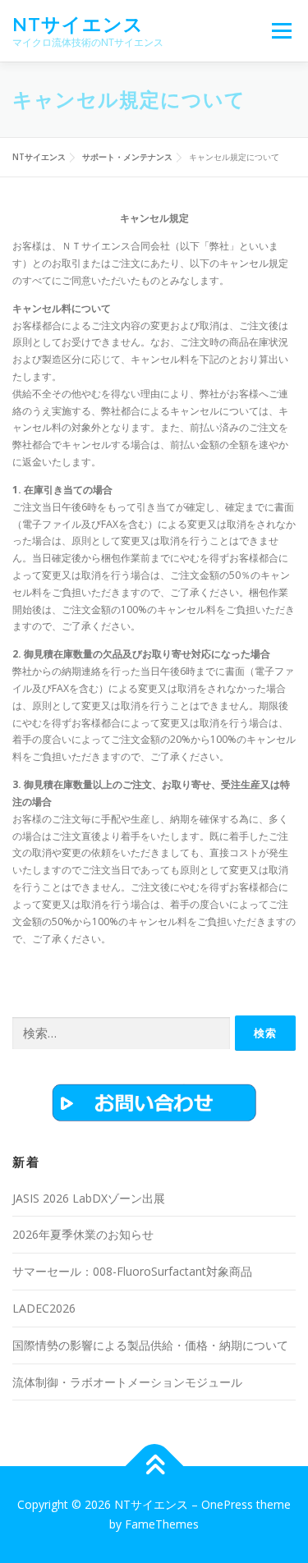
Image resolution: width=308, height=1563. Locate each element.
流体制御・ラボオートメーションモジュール (127, 1382)
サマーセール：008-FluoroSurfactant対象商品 (132, 1271)
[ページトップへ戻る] (154, 1466)
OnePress (227, 1504)
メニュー (281, 31)
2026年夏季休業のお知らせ (83, 1234)
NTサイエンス (78, 24)
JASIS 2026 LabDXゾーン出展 (88, 1198)
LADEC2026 (44, 1308)
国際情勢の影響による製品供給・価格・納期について (150, 1345)
